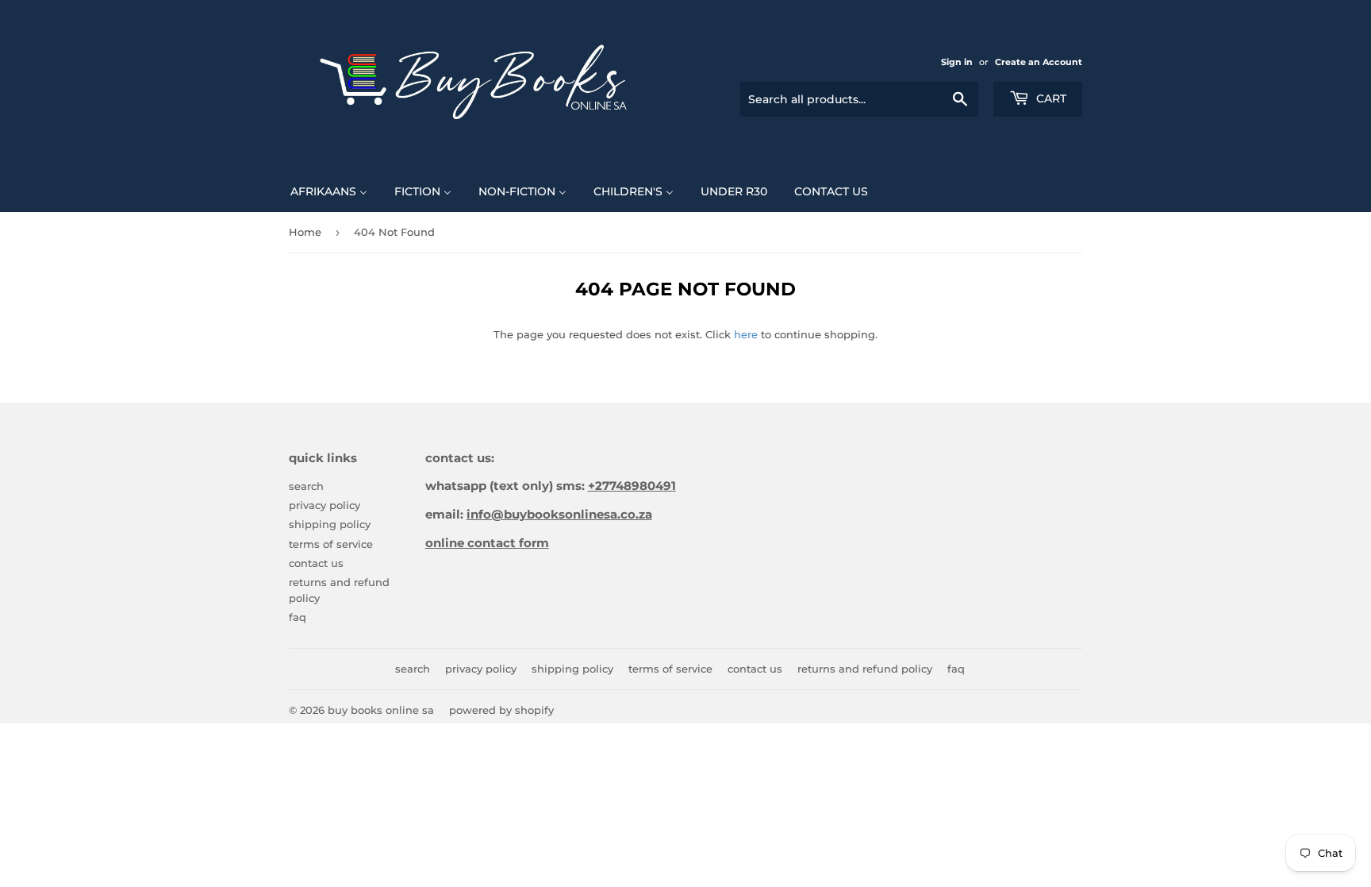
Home (305, 232)
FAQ (297, 617)
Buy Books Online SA (381, 710)
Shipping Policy (330, 524)
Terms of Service (331, 544)
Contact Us (316, 563)
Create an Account (1038, 61)
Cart (1049, 98)
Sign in (957, 61)
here (746, 334)
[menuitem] (329, 191)
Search (306, 486)
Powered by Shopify (501, 710)
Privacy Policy (324, 505)
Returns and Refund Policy (864, 668)
